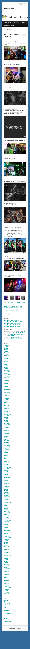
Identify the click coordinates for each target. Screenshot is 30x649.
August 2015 (6, 539)
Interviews (6, 600)
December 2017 (7, 498)
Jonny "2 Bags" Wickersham (13, 306)
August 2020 (6, 451)
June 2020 (6, 454)
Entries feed (6, 620)
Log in (5, 618)
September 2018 (7, 485)
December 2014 (7, 551)
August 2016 (6, 521)
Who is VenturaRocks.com (9, 25)
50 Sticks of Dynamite (21, 302)
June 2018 (6, 489)
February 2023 (7, 407)
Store (5, 607)
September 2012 (7, 587)
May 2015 (6, 543)
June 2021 (6, 436)
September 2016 (7, 520)
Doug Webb (19, 305)
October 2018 (6, 483)
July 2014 (6, 558)
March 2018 (6, 493)
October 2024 (6, 377)
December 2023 (7, 392)
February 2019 (7, 477)
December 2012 (7, 583)
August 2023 (6, 398)
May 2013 (6, 577)
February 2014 (7, 565)
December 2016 (7, 515)
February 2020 (7, 460)
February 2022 (7, 424)
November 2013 (7, 570)
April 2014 (6, 562)
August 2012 (6, 589)
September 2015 (7, 537)
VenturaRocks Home (8, 22)
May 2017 (6, 508)
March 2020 (6, 458)
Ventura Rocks (9, 8)
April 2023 (6, 404)
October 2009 (6, 593)
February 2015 (7, 548)
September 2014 (7, 555)
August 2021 (6, 433)
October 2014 (6, 554)
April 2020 (6, 457)
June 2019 (6, 471)
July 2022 (6, 417)
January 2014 (6, 567)
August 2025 (6, 363)
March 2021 (6, 440)
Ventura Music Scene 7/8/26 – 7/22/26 (12, 324)
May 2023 (6, 402)
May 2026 (6, 349)
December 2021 (7, 427)
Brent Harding (10, 303)
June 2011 (6, 590)
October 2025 (6, 360)
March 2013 (6, 579)
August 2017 (6, 504)
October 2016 (6, 518)
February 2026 (7, 354)
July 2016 (6, 523)
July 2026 (6, 346)
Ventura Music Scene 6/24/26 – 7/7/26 (12, 326)
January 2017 (6, 514)
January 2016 (6, 532)
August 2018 (6, 486)
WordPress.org (7, 623)
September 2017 (7, 502)
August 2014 (6, 557)
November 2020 (7, 446)
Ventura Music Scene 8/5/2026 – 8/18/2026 (13, 321)
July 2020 (6, 452)
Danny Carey (16, 303)
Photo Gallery (16, 22)
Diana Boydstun (7, 305)
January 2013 (6, 581)
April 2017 (6, 509)
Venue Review (7, 612)
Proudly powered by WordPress (15, 628)
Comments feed (7, 621)
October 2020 (6, 448)
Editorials (6, 598)
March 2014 (6, 564)
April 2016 (6, 527)
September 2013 (7, 573)
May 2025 (6, 367)
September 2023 (7, 396)
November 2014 (7, 552)
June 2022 (6, 418)
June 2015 (6, 542)
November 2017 (7, 499)
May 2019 (6, 473)
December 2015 (7, 533)
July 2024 (6, 382)
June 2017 (6, 507)
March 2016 (6, 529)
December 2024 (7, 374)
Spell (21, 309)
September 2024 (7, 379)
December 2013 (7, 568)
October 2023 (6, 395)
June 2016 (6, 524)
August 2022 (6, 415)
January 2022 (6, 426)
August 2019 (6, 468)
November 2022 (7, 411)
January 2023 (6, 408)
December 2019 (7, 462)
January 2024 (6, 390)
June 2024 (6, 383)
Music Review (7, 601)
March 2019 (6, 476)
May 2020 (6, 455)
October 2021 (6, 430)
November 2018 (7, 482)
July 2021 (6, 435)
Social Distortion (16, 309)
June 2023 (6, 401)
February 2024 (7, 389)
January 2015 (6, 549)
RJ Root (11, 309)
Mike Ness (11, 307)
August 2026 (6, 345)
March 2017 (6, 511)
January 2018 (6, 496)
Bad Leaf (5, 303)
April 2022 (6, 421)
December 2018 (7, 480)
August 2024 (6, 380)
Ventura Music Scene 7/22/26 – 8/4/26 (12, 323)
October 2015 (6, 536)
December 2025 (7, 357)
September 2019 (7, 467)
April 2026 (6, 351)
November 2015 (7, 534)
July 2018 (6, 487)
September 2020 (7, 449)
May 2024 (6, 385)
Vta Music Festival (8, 613)
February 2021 (7, 442)
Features (23, 22)
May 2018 (6, 490)
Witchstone (9, 310)
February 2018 (7, 495)
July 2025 (6, 364)
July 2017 (6, 505)
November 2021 (7, 429)
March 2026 (6, 352)
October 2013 (6, 571)
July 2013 (6, 576)
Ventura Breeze (7, 609)
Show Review (7, 606)
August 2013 (6, 574)
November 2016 (7, 517)
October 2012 (6, 586)
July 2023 (6, 399)
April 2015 (6, 545)
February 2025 (7, 371)
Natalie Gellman (16, 307)
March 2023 (6, 405)
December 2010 (7, 592)
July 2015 (6, 540)
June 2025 (6, 365)
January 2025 (6, 373)
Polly (5, 604)
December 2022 (7, 410)
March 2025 (6, 370)
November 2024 (7, 376)
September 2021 (7, 432)
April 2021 (6, 439)
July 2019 (6, 470)
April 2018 (6, 492)
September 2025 (7, 361)
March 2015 (6, 546)
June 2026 (6, 348)
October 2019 (6, 465)
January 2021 (6, 443)
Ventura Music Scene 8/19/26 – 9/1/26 (12, 320)
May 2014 (6, 561)
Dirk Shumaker (14, 305)
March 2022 (6, 423)
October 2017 (6, 501)
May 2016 (6, 526)
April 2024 (6, 386)
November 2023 (7, 393)
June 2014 (6, 559)
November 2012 (7, 584)
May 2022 (6, 420)
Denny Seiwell (22, 303)
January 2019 (6, 479)
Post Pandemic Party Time (16, 337)
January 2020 (6, 461)
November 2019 (7, 464)
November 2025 (7, 358)
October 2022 (6, 413)
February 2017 (7, 512)
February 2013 (7, 580)
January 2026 (6, 355)
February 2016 (7, 530)
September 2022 (7, 414)
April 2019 (6, 474)
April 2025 (6, 368)
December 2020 (7, 445)
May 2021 (6, 437)
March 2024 (6, 388)
